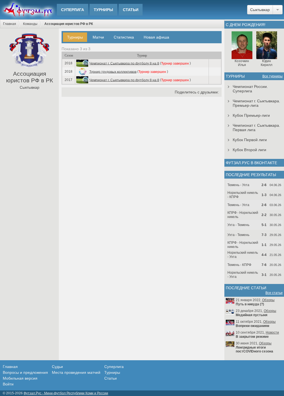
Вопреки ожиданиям (252, 326)
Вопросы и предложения (25, 372)
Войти (8, 384)
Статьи (130, 9)
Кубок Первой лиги (250, 140)
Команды (30, 24)
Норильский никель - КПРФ (242, 195)
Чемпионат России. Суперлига (250, 88)
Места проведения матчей (76, 372)
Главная (9, 24)
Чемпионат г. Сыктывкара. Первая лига (256, 127)
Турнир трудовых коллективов (112, 71)
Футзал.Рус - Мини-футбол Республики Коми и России (66, 393)
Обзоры (268, 300)
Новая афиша (156, 37)
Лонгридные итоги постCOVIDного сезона (254, 349)
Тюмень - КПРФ (239, 265)
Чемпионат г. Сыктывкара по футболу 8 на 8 (124, 63)
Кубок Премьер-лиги (251, 115)
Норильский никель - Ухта (242, 255)
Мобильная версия (20, 378)
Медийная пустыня (251, 315)
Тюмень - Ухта (238, 185)
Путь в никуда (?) (250, 304)
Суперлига (72, 9)
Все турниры (272, 76)
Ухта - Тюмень (238, 225)
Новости (272, 332)
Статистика (124, 37)
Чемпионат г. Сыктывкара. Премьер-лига (256, 103)
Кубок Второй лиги (249, 150)
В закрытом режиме (252, 337)
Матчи (98, 37)
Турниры (103, 9)
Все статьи (274, 293)
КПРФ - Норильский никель (242, 215)
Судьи (57, 366)
